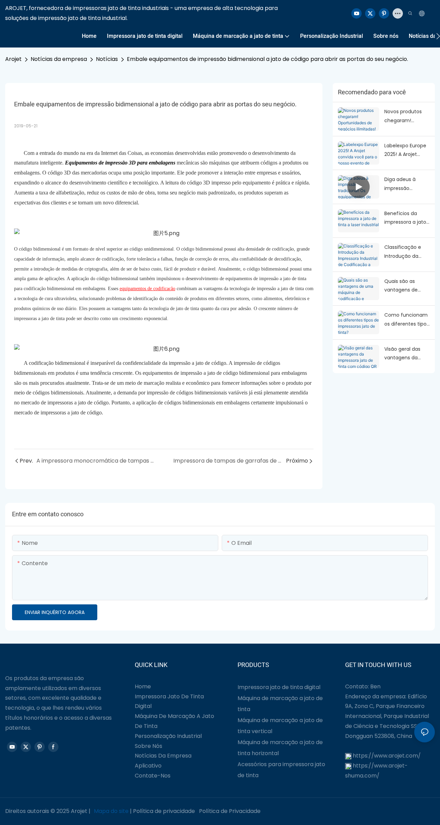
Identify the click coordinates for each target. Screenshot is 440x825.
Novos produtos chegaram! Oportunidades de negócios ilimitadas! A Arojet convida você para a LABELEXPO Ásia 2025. (406, 116)
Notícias (107, 59)
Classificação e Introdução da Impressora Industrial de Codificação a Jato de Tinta (402, 252)
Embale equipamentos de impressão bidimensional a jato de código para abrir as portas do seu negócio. (267, 59)
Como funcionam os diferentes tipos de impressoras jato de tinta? (406, 319)
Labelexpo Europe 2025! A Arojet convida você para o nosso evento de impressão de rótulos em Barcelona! (406, 150)
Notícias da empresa (59, 59)
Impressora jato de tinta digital (279, 687)
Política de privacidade (164, 811)
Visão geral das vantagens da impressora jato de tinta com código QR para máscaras (406, 354)
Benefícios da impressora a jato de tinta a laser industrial (405, 218)
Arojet (13, 59)
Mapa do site (111, 811)
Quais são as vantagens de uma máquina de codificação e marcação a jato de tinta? (405, 286)
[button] (438, 36)
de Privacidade (241, 811)
